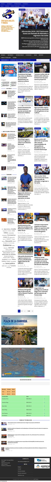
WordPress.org (21, 475)
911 (2, 229)
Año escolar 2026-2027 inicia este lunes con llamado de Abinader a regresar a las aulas (35, 33)
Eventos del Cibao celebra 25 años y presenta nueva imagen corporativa (12, 115)
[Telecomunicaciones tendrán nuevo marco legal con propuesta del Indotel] (4, 423)
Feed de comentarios (22, 473)
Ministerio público (6, 257)
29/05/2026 (10, 118)
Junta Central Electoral (7, 251)
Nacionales (9, 3)
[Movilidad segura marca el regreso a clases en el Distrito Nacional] (25, 133)
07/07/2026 (10, 110)
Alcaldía (13, 229)
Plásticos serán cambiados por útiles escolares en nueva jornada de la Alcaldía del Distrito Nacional (41, 261)
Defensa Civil (11, 237)
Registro (19, 467)
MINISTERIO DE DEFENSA (9, 254)
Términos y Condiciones (6, 465)
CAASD (13, 230)
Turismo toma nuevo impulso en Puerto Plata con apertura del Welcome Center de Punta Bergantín (41, 228)
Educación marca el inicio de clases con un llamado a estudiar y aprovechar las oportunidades (36, 41)
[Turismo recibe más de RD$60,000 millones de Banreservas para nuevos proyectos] (42, 68)
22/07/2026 (10, 163)
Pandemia (5, 259)
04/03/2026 (10, 444)
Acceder (19, 469)
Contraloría (4, 235)
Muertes (12, 257)
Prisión (8, 261)
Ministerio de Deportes (8, 256)
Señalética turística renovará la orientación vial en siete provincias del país (12, 211)
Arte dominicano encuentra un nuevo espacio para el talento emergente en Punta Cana (12, 136)
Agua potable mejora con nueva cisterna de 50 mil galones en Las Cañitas (41, 110)
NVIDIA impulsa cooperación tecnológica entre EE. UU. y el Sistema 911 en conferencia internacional (26, 435)
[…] (22, 92)
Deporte (4, 239)
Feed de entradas (21, 471)
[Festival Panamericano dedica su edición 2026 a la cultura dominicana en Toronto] (4, 144)
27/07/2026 (10, 150)
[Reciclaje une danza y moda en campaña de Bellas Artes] (3, 168)
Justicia (13, 251)
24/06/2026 (10, 170)
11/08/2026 (10, 224)
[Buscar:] (43, 60)
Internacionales (17, 3)
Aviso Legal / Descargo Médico (7, 460)
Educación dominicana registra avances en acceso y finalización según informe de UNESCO (25, 259)
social (9, 265)
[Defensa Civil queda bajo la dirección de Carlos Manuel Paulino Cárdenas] (25, 283)
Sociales (2, 3)
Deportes (7, 6)
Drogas (13, 239)
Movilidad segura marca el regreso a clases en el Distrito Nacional (24, 141)
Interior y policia (9, 249)
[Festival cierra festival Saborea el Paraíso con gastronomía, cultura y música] (4, 220)
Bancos (9, 230)
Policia (14, 259)
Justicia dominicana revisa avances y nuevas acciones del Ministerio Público (24, 110)
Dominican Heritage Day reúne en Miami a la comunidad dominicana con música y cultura (25, 77)
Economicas (25, 3)
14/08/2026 (10, 424)
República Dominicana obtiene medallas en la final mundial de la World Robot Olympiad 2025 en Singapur (26, 448)
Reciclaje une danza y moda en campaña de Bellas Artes (11, 168)
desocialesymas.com (22, 84)
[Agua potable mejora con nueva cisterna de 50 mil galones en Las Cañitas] (42, 101)
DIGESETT (9, 239)
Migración (13, 252)
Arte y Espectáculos (9, 131)
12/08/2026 (10, 140)
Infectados (6, 248)
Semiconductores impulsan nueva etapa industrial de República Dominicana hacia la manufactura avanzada (26, 442)
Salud (2, 6)
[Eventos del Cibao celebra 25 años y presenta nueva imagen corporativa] (4, 115)
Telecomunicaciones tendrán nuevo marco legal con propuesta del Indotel (24, 422)
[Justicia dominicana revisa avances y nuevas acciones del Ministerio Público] (25, 101)
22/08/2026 (21, 200)
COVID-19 (6, 237)
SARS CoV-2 (4, 265)
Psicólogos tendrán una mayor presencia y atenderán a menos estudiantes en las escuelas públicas (35, 44)
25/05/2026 (8, 127)
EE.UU (14, 241)
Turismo (23, 6)
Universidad (9, 267)
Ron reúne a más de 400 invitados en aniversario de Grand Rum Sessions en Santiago (11, 124)
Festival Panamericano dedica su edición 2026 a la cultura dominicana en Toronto (11, 146)
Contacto (3, 461)
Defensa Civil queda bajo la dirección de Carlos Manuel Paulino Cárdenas (25, 292)
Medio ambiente (6, 252)
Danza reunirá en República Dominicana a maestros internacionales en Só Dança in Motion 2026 (12, 158)
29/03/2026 (10, 437)
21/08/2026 (21, 265)
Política (4, 261)
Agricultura (7, 229)
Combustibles (11, 233)
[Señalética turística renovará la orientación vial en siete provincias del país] (4, 209)
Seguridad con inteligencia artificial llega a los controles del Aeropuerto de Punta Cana (41, 291)
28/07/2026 (10, 98)
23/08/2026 (21, 83)
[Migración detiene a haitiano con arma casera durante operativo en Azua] (25, 177)
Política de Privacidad (5, 462)
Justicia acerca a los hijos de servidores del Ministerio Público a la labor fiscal (25, 227)
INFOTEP (11, 248)
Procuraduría (13, 261)
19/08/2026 (10, 214)
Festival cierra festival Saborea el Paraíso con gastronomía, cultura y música (12, 221)
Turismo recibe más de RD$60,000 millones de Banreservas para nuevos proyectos (41, 76)
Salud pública (10, 263)
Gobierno (7, 245)
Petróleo (9, 259)
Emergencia (5, 242)
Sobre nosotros (4, 464)
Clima (6, 233)
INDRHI (13, 245)
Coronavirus (11, 235)
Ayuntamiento (5, 230)
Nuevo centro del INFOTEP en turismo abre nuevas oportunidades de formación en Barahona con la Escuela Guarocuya (41, 144)
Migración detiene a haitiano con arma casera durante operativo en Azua (24, 195)
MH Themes (36, 479)
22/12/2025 (8, 450)
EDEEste (3, 241)
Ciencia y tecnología (15, 6)
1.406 (28, 311)
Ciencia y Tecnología (25, 420)
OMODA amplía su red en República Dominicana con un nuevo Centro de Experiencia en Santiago (12, 94)
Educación (8, 241)
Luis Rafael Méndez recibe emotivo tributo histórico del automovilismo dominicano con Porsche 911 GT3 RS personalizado (12, 105)
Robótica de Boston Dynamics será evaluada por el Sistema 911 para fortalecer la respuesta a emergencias (28, 429)
